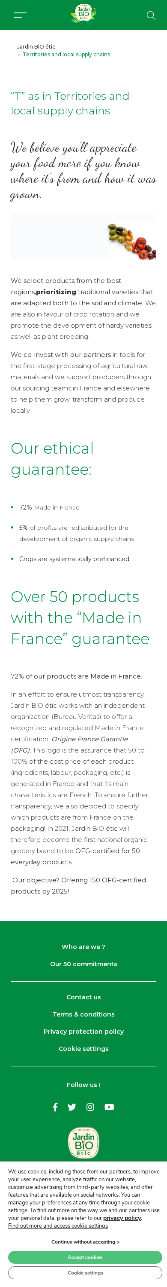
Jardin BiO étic (36, 46)
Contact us (83, 997)
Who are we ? (83, 947)
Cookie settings (84, 1049)
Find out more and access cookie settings (58, 1226)
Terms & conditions (84, 1014)
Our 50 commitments (83, 964)
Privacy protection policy (84, 1031)
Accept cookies (85, 1257)
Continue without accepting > (85, 1241)
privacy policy (122, 1218)
